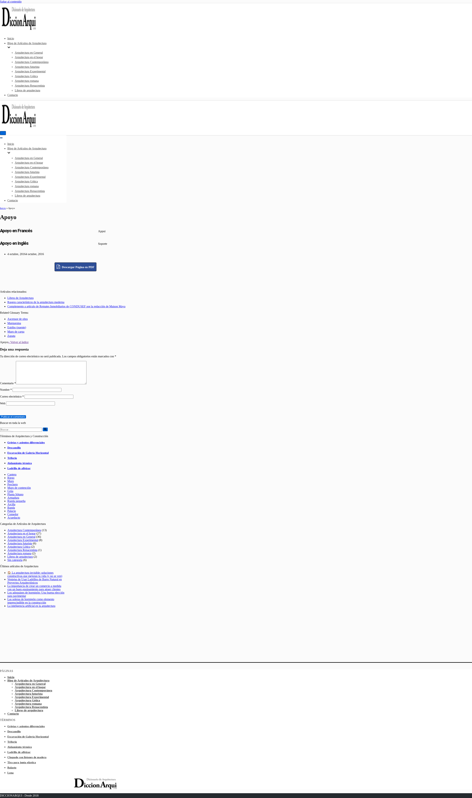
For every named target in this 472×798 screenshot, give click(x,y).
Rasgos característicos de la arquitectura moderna (35, 302)
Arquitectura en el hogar (29, 57)
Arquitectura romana (27, 80)
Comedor (12, 514)
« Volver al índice (18, 342)
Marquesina (14, 323)
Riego (10, 477)
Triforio (12, 458)
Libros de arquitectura (27, 90)
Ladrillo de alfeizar (19, 468)
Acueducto (13, 517)
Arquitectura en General (29, 52)
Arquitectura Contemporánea (31, 62)
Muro (10, 481)
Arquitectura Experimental (30, 71)
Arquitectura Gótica (26, 76)
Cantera (11, 474)
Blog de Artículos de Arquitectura (28, 680)
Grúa (10, 491)
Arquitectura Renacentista (30, 85)
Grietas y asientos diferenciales (26, 442)
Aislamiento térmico (19, 463)
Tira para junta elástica (21, 762)
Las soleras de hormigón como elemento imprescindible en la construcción (30, 601)
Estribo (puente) (16, 327)
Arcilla (11, 504)
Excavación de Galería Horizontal (28, 452)
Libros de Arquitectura (20, 297)
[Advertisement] (75, 279)
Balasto (11, 767)
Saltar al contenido (11, 1)
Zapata (11, 335)
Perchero (12, 484)
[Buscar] (45, 429)
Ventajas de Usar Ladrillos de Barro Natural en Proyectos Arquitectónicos (34, 581)
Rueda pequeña (16, 501)
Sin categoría (14, 560)
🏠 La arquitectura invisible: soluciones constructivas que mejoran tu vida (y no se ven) (34, 574)
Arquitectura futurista (27, 66)
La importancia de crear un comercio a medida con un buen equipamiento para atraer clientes (34, 587)
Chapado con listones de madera (26, 757)
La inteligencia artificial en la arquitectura (31, 605)
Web (2, 403)
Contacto (12, 95)
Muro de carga (15, 331)
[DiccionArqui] (28, 29)
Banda (11, 507)
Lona (10, 772)
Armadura (13, 497)
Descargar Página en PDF (77, 267)
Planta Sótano (15, 494)
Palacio (11, 511)
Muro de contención (19, 487)
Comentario (8, 383)
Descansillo (14, 447)
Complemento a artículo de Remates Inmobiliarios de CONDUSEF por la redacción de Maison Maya (66, 306)
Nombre (6, 389)
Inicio (10, 38)
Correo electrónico (12, 396)
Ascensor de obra (17, 318)
